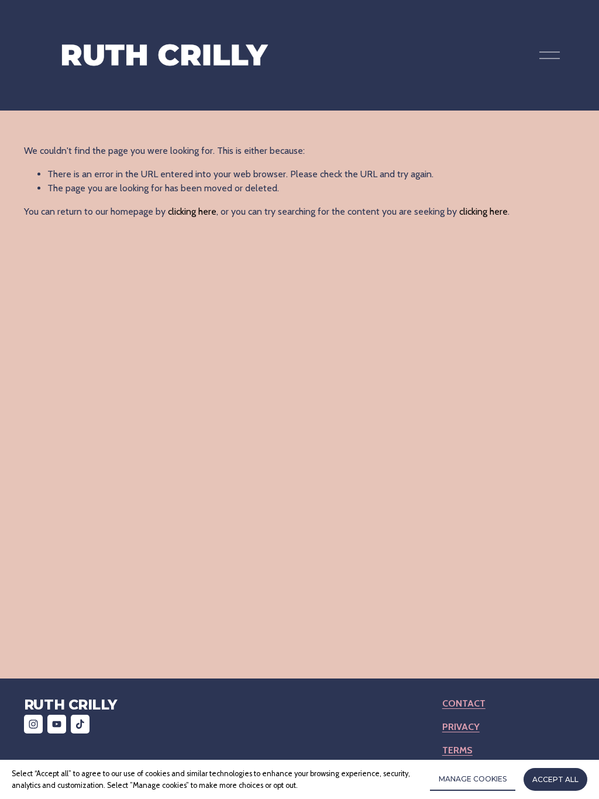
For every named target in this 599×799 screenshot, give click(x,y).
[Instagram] (33, 724)
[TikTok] (80, 724)
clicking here (192, 211)
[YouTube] (56, 724)
